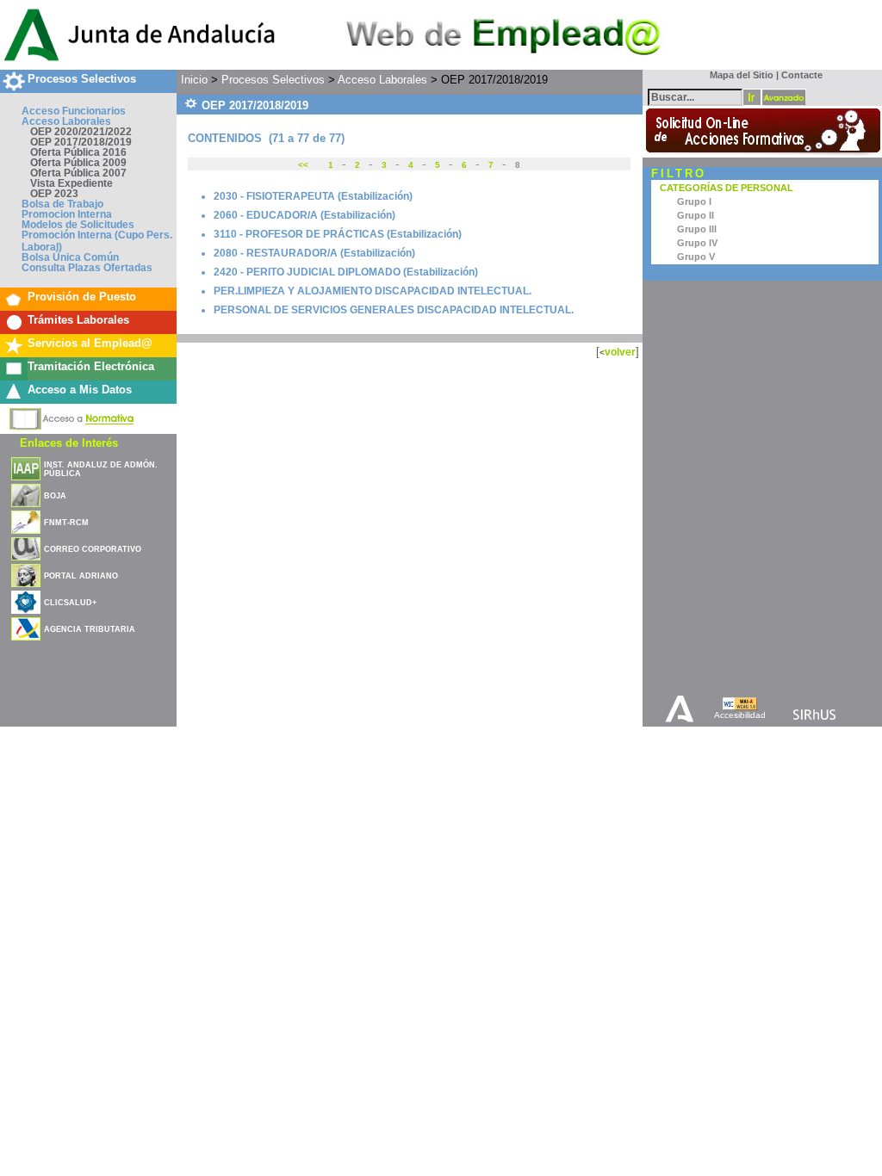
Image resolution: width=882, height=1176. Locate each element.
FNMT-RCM (66, 522)
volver (620, 351)
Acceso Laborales (66, 121)
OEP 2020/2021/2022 (81, 132)
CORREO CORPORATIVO (92, 549)
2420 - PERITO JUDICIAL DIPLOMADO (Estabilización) (346, 272)
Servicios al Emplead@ (90, 343)
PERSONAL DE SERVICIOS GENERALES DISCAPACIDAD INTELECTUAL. (394, 310)
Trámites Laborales (78, 319)
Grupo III (697, 229)
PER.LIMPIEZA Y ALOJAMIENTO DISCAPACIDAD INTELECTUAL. (372, 291)
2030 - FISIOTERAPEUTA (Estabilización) (313, 196)
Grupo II (695, 215)
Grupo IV (697, 243)
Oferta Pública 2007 (78, 173)
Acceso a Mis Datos (80, 389)
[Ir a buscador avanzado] (783, 97)
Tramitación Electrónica (91, 366)
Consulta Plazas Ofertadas (87, 268)
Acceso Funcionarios (74, 111)
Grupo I (694, 201)
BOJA (55, 496)
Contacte (802, 75)
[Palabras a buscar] (695, 96)
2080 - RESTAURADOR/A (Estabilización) (314, 253)
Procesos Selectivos (82, 78)
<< (304, 165)
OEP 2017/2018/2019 (81, 142)
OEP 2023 (54, 194)
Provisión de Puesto (82, 296)
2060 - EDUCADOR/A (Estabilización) (304, 215)
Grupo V (696, 256)
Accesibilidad (740, 715)
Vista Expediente (71, 183)
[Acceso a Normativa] (72, 416)
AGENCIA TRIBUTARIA (89, 629)
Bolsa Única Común (70, 257)
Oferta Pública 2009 (78, 163)
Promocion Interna (67, 214)
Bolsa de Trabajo (62, 204)
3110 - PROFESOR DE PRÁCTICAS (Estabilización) (338, 234)
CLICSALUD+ (70, 602)
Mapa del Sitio (737, 75)
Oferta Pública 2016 (78, 152)
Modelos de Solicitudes (78, 225)
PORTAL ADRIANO (81, 576)
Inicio (194, 79)
